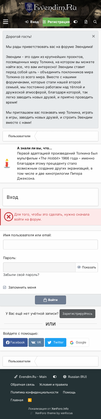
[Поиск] (95, 22)
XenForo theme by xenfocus (54, 413)
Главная (17, 400)
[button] (5, 22)
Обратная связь (23, 384)
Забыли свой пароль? (21, 275)
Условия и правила (53, 384)
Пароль (9, 258)
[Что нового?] (86, 22)
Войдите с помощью (20, 333)
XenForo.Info (60, 408)
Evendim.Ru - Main (32, 377)
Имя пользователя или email (27, 235)
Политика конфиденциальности (34, 392)
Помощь (69, 392)
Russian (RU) (77, 377)
